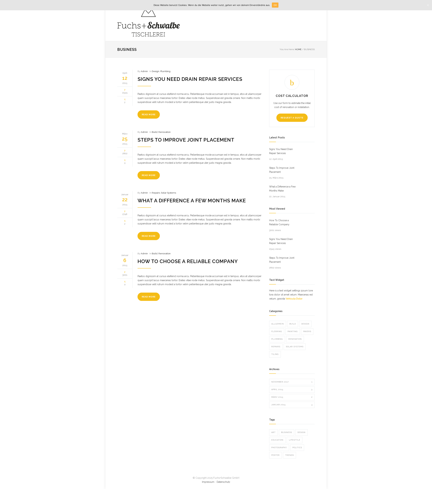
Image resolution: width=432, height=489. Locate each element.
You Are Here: (287, 49)
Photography (279, 447)
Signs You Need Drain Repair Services (190, 79)
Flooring (276, 331)
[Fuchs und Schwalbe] (148, 20)
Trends (289, 455)
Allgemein (277, 324)
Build (154, 132)
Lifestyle (294, 440)
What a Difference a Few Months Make (192, 200)
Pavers (307, 331)
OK (275, 5)
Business (286, 432)
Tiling (275, 354)
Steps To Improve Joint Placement (186, 140)
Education (277, 440)
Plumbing (165, 71)
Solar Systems (168, 193)
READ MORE (149, 114)
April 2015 (292, 389)
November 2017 (292, 382)
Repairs (156, 193)
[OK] (427, 5)
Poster (275, 455)
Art (273, 432)
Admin (144, 71)
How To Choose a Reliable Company (188, 261)
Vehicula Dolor (294, 298)
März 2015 (292, 397)
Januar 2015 (292, 405)
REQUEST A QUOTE (292, 118)
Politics (297, 447)
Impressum (208, 482)
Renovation (164, 132)
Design (155, 71)
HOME (298, 49)
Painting (293, 331)
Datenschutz (223, 482)
